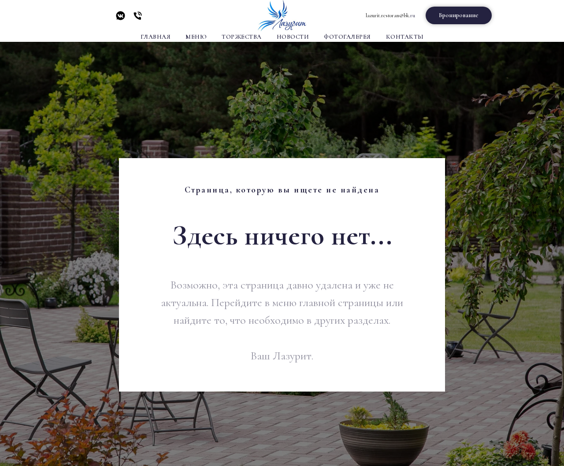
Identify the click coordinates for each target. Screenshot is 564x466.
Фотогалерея (347, 37)
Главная (156, 37)
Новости (293, 37)
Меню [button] (196, 37)
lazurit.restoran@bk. (388, 15)
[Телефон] (137, 18)
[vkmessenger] (120, 18)
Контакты (405, 37)
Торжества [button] (242, 37)
